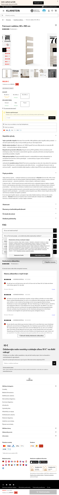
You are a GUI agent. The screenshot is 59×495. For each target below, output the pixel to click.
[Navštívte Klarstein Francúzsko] (12, 461)
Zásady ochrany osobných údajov (37, 475)
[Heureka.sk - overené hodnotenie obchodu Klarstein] (44, 10)
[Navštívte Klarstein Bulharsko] (12, 465)
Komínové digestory (7, 402)
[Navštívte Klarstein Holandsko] (20, 465)
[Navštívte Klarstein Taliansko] (15, 461)
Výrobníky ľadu (6, 408)
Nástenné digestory (7, 418)
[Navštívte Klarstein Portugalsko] (23, 465)
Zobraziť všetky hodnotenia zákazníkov (32, 335)
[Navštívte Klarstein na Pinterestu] (13, 484)
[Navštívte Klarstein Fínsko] (15, 465)
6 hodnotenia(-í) (13, 29)
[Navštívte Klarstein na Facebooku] (6, 484)
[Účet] (49, 10)
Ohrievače (8, 19)
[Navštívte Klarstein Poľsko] (3, 465)
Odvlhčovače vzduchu (8, 395)
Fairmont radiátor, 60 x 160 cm (33, 19)
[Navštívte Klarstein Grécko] (3, 468)
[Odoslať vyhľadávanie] (2, 15)
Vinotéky (4, 389)
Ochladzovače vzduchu (8, 414)
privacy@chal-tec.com (7, 371)
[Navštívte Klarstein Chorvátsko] (6, 465)
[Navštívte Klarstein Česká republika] (23, 461)
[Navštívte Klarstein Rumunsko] (9, 465)
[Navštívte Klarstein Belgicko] (17, 465)
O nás (48, 487)
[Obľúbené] (52, 10)
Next (55, 50)
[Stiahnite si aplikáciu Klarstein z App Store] (34, 462)
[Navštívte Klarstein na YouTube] (10, 484)
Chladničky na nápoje (8, 411)
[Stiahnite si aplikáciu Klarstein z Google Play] (43, 462)
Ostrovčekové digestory (8, 399)
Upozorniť (52, 117)
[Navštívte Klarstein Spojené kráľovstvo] (20, 461)
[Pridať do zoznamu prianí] (56, 25)
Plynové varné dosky (7, 424)
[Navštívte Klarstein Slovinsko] (26, 465)
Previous (4, 50)
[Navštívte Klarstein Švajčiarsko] (9, 461)
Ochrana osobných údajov (8, 367)
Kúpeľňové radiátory (18, 19)
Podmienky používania (49, 475)
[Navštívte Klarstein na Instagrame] (3, 484)
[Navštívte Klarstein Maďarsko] (26, 461)
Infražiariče (5, 405)
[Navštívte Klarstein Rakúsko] (6, 461)
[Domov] (4, 19)
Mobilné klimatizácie (8, 392)
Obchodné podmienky (24, 487)
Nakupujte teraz (38, 2)
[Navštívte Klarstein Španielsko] (17, 461)
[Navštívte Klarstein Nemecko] (3, 461)
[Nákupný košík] (56, 10)
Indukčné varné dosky (8, 421)
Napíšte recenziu (50, 262)
